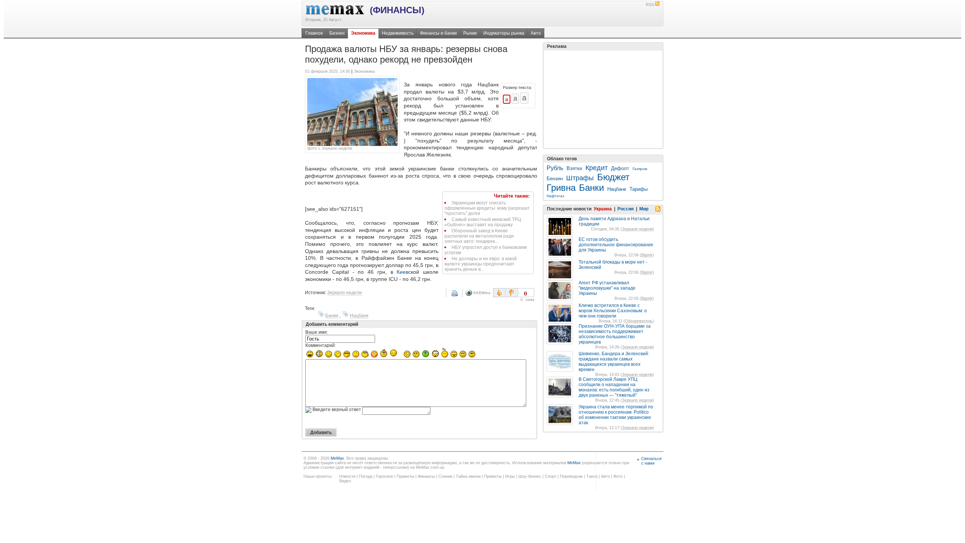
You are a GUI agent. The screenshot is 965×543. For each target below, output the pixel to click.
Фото (618, 476)
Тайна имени (468, 476)
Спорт (550, 476)
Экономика (363, 33)
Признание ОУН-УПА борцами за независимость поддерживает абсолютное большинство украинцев (615, 334)
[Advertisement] (603, 99)
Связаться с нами (651, 460)
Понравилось (499, 292)
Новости (347, 476)
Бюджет (613, 177)
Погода (365, 476)
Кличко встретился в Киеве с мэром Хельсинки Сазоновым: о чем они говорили (613, 311)
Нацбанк (359, 315)
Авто (536, 33)
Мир (643, 209)
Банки (331, 315)
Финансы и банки (438, 33)
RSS (650, 4)
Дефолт (620, 168)
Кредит (596, 168)
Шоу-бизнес (529, 476)
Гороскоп (384, 476)
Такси (591, 476)
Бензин (555, 178)
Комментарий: (320, 345)
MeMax (337, 458)
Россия (625, 209)
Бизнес (337, 33)
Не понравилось (512, 292)
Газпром (640, 169)
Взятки (574, 168)
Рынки (470, 33)
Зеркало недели (344, 292)
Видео (345, 481)
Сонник (445, 476)
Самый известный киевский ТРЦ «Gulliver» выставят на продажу (482, 222)
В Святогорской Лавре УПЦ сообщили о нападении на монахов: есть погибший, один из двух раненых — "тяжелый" (614, 387)
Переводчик (571, 476)
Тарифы (639, 189)
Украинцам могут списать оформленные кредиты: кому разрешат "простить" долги (487, 208)
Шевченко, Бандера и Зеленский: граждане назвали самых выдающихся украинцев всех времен (614, 361)
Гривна (561, 188)
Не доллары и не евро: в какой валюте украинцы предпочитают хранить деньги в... (480, 264)
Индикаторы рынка (503, 33)
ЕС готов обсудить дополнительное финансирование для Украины (616, 245)
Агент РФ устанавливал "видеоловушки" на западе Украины (607, 288)
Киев (402, 272)
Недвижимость (398, 33)
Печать (459, 296)
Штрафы (580, 178)
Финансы (426, 476)
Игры (510, 476)
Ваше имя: (316, 332)
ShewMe (479, 292)
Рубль (555, 168)
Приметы (405, 476)
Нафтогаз (555, 196)
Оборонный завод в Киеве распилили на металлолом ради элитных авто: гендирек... (479, 236)
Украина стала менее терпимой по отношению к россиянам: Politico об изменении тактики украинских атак (616, 414)
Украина (603, 209)
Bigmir (647, 255)
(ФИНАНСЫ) (397, 10)
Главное (314, 33)
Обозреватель (639, 321)
